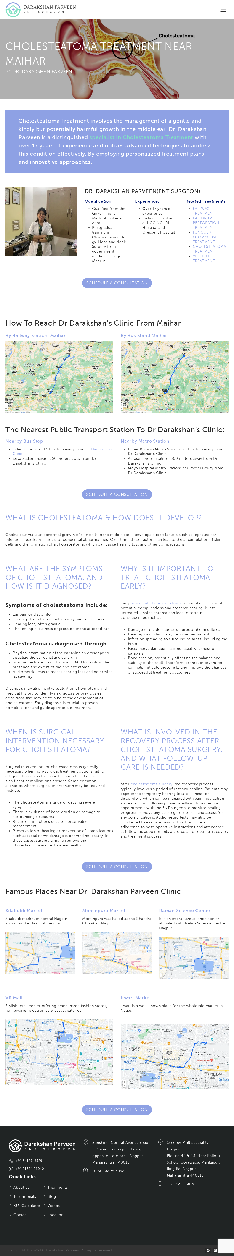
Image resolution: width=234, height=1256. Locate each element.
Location (55, 1215)
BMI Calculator (26, 1206)
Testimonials (24, 1197)
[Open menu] (223, 9)
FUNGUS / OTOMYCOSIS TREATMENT (206, 237)
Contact (20, 1215)
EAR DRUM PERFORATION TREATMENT (206, 223)
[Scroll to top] (225, 1241)
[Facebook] (208, 1250)
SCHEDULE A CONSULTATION (117, 283)
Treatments (58, 1187)
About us (21, 1187)
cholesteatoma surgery (152, 784)
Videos (54, 1206)
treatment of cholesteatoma (156, 603)
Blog (52, 1197)
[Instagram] (215, 1250)
